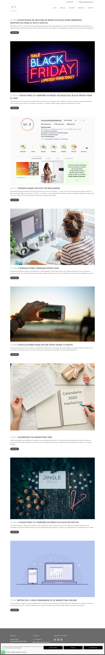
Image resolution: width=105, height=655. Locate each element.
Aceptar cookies (53, 647)
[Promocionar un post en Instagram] (52, 151)
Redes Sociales (14, 639)
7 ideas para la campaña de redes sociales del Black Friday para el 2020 (51, 97)
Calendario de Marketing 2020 (34, 437)
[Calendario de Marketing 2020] (52, 398)
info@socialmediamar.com (86, 2)
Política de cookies (6, 652)
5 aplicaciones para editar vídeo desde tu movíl (45, 344)
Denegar (73, 647)
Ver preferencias (93, 647)
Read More (15, 32)
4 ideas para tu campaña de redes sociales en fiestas (48, 522)
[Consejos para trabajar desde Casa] (52, 237)
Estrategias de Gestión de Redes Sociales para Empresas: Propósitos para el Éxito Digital (46, 21)
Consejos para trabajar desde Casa (38, 268)
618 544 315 (69, 2)
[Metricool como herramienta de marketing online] (52, 569)
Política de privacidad (16, 652)
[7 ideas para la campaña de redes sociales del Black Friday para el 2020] (52, 66)
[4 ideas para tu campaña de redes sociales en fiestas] (52, 488)
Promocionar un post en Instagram (39, 188)
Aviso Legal (23, 652)
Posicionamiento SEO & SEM (18, 641)
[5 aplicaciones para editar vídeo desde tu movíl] (52, 314)
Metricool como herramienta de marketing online (47, 600)
